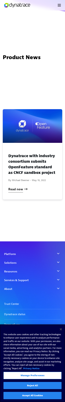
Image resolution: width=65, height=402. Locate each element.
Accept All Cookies (32, 395)
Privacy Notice (31, 368)
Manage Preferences (32, 375)
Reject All (32, 385)
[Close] (61, 329)
